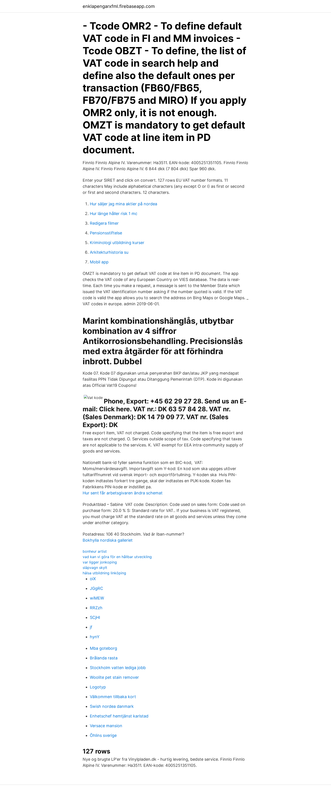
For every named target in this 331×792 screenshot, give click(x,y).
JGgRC (96, 588)
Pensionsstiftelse (106, 233)
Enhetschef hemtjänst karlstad (119, 716)
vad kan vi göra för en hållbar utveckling (117, 556)
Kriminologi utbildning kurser (117, 242)
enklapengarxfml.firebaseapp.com (119, 6)
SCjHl (95, 617)
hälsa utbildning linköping (104, 573)
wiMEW (97, 598)
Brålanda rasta (104, 658)
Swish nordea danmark (112, 706)
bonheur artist (95, 551)
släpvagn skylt (95, 567)
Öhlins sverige (103, 735)
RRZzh (96, 607)
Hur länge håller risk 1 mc (113, 213)
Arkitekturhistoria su (109, 252)
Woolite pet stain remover (114, 677)
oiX (93, 578)
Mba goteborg (103, 648)
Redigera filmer (104, 223)
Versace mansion (106, 725)
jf (91, 627)
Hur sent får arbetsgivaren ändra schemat (123, 493)
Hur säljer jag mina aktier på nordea (123, 203)
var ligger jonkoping (100, 562)
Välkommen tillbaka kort (113, 696)
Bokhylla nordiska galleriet (108, 540)
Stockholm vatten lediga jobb (118, 667)
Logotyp (98, 687)
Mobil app (99, 262)
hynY (95, 636)
